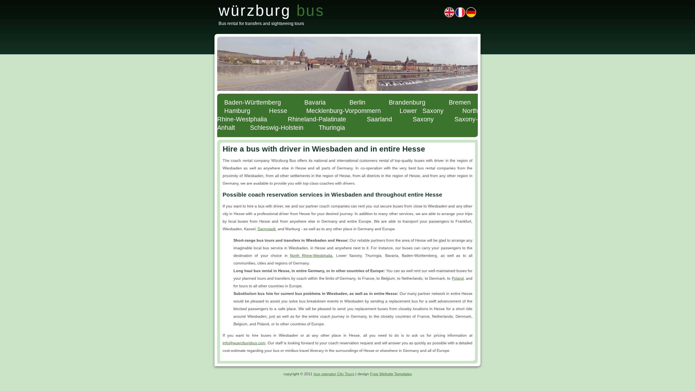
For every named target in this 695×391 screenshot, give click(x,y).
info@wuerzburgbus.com (244, 343)
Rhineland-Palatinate (317, 119)
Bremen (460, 102)
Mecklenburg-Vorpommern (343, 110)
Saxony (423, 119)
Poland (458, 278)
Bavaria (315, 102)
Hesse (278, 110)
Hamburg (237, 110)
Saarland (379, 119)
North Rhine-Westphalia (311, 255)
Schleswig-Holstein (277, 127)
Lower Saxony (421, 110)
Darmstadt (267, 229)
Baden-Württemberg (252, 102)
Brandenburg (407, 102)
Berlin (357, 102)
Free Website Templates (391, 374)
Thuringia (332, 127)
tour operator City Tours (334, 374)
